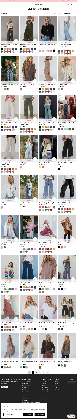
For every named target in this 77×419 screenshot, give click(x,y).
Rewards (44, 385)
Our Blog (44, 383)
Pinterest (57, 389)
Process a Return (26, 385)
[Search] (68, 4)
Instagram (57, 381)
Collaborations (45, 396)
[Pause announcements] (75, 1)
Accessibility (25, 400)
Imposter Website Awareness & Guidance (31, 402)
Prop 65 (24, 396)
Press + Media (45, 391)
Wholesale (44, 394)
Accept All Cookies (39, 414)
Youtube (56, 387)
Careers (43, 398)
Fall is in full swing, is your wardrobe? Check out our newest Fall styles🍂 (53, 0)
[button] (1, 4)
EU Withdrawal (25, 387)
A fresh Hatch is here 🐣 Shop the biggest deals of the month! (16, 0)
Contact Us (24, 389)
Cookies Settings (10, 414)
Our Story (44, 381)
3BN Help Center (26, 381)
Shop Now (9, 42)
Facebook (57, 385)
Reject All (28, 414)
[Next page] (47, 372)
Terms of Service (26, 394)
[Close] (45, 404)
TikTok (56, 383)
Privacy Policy (25, 391)
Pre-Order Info (45, 389)
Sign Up (4, 387)
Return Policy (25, 383)
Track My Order (25, 398)
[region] (24, 410)
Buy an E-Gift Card (46, 387)
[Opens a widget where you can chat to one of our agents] (71, 416)
